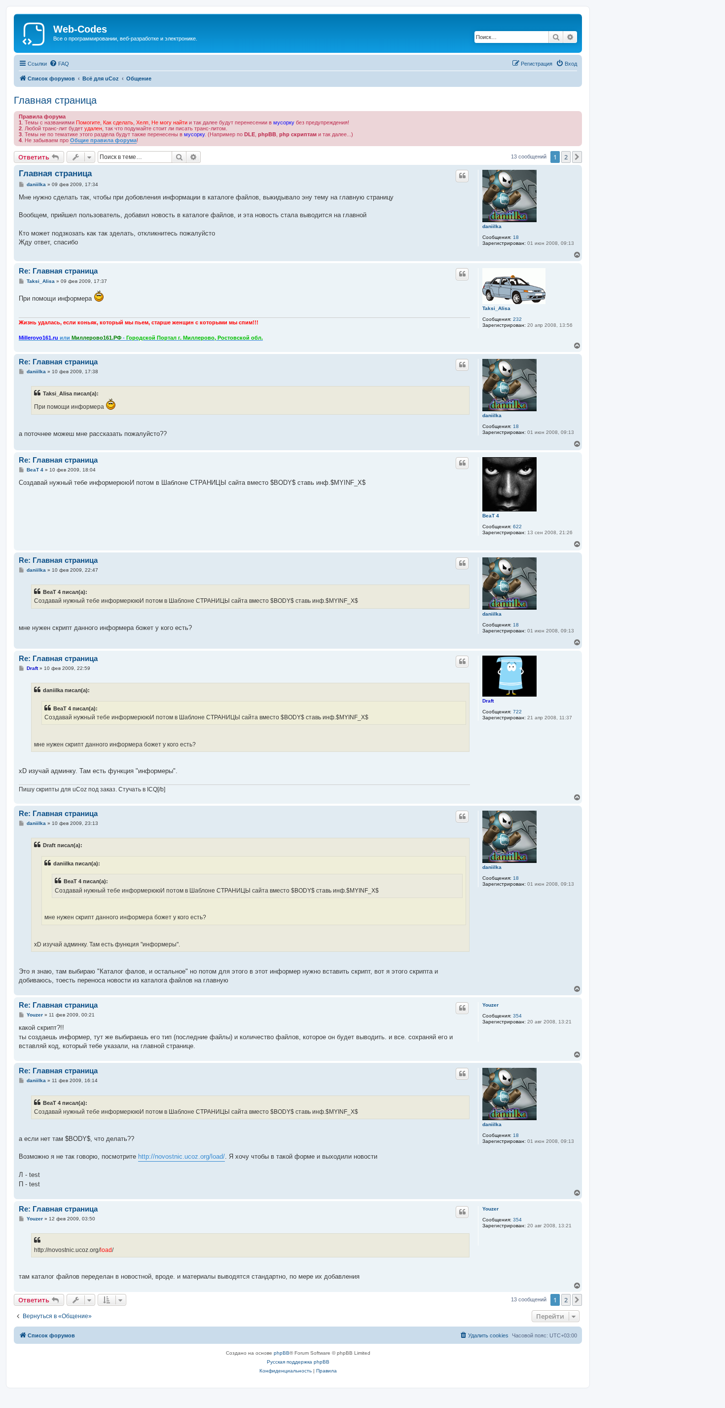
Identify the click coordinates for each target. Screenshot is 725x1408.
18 (516, 237)
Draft (488, 701)
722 (517, 711)
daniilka (492, 226)
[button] (577, 157)
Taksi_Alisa (496, 308)
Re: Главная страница (58, 271)
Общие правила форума (103, 140)
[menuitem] (59, 64)
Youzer (490, 1005)
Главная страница (55, 100)
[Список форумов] (34, 32)
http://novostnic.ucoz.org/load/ (181, 1156)
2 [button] (566, 157)
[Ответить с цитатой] (462, 176)
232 (517, 319)
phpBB (282, 1353)
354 (517, 1015)
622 (517, 526)
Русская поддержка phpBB (298, 1362)
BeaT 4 (490, 515)
